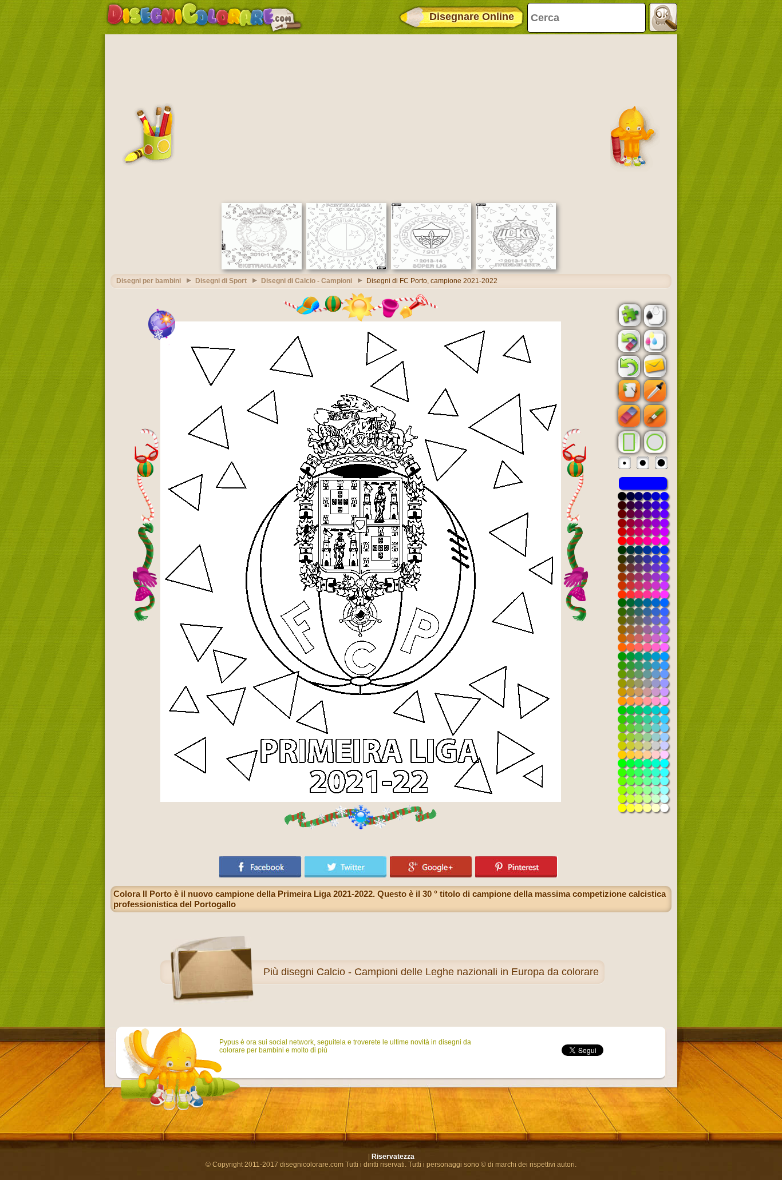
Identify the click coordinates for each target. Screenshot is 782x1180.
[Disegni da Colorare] (204, 17)
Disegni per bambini (148, 281)
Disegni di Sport (221, 281)
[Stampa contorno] (654, 314)
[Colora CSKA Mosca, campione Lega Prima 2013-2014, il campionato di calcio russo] (516, 267)
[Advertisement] (391, 117)
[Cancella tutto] (628, 341)
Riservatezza (393, 1157)
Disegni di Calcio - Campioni (306, 281)
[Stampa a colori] (654, 340)
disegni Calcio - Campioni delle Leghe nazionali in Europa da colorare (440, 972)
